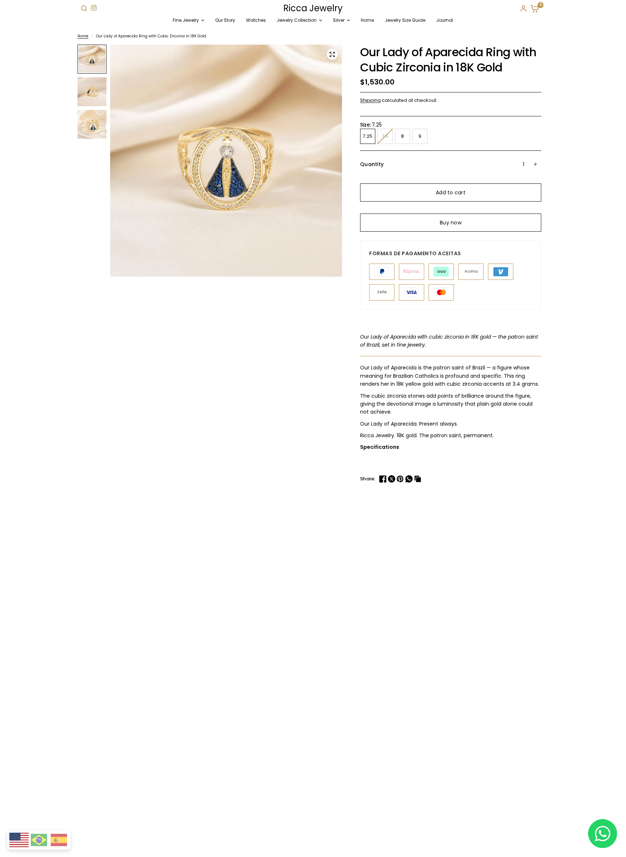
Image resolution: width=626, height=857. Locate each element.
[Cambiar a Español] (59, 840)
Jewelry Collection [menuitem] (297, 20)
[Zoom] (332, 54)
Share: (368, 478)
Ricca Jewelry (313, 8)
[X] (392, 479)
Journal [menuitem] (444, 20)
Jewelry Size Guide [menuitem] (405, 20)
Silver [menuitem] (339, 20)
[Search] (84, 8)
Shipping (370, 100)
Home (83, 36)
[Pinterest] (401, 479)
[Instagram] (94, 8)
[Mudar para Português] (39, 840)
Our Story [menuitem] (225, 20)
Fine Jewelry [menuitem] (186, 20)
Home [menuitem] (367, 20)
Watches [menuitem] (256, 20)
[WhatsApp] (409, 479)
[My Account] (523, 8)
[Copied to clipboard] (418, 479)
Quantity (372, 164)
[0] (533, 8)
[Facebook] (383, 479)
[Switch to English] (19, 840)
